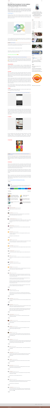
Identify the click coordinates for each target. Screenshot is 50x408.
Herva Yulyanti (11, 245)
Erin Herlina (10, 320)
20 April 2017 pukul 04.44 (16, 352)
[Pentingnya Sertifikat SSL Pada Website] (9, 202)
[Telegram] (19, 188)
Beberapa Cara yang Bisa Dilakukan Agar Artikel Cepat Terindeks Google (20, 92)
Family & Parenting (34, 22)
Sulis (11, 184)
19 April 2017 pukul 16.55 (15, 320)
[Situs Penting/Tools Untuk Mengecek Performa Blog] (21, 199)
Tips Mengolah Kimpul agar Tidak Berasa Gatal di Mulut (36, 37)
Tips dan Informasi (34, 21)
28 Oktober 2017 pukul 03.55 (16, 371)
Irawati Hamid (11, 298)
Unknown (10, 239)
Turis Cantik (11, 212)
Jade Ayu (10, 332)
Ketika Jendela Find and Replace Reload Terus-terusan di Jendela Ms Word (36, 61)
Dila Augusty (11, 371)
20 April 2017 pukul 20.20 (14, 359)
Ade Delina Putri (11, 387)
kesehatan (39, 22)
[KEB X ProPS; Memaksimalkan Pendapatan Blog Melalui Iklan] (21, 202)
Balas (9, 210)
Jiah (10, 379)
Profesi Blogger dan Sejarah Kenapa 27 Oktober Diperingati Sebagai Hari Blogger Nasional (15, 196)
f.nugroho (10, 359)
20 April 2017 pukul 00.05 (13, 346)
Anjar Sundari (11, 304)
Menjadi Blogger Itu (10, 13)
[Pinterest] (29, 188)
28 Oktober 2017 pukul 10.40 (13, 379)
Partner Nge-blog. (13, 42)
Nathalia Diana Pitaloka (12, 207)
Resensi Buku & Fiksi (39, 27)
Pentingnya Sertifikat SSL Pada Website (15, 202)
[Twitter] (22, 188)
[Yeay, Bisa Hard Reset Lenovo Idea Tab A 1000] (37, 41)
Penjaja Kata (11, 339)
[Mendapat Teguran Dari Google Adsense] (21, 196)
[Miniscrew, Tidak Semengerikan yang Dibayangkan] (37, 47)
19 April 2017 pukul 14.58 (15, 304)
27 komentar (17, 7)
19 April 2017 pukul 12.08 (15, 298)
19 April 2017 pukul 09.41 (13, 289)
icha (10, 346)
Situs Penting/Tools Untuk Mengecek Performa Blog (26, 199)
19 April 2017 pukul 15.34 (16, 314)
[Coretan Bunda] (8, 0)
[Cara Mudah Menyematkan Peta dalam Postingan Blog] (9, 199)
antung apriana (11, 352)
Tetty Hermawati (11, 314)
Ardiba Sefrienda (11, 225)
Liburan (39, 21)
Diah (10, 289)
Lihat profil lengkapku (37, 17)
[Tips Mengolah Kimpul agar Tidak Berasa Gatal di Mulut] (37, 35)
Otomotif (34, 27)
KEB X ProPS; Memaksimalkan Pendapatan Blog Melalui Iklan (27, 202)
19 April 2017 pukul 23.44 (15, 339)
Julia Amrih (10, 326)
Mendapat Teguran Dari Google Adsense (26, 195)
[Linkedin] (26, 188)
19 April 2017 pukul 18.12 (14, 332)
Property (34, 28)
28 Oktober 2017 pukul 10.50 (17, 387)
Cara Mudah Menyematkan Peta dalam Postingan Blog (14, 199)
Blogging (9, 181)
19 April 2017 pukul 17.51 (15, 326)
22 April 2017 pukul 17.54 (16, 365)
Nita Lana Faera (11, 365)
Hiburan (34, 26)
